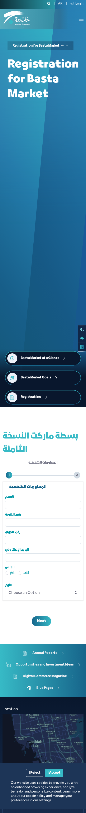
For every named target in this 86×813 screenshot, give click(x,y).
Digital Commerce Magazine (45, 676)
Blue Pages (44, 688)
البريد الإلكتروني (17, 550)
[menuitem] (60, 4)
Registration (31, 397)
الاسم (9, 497)
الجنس (10, 567)
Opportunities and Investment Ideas (45, 664)
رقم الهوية (13, 515)
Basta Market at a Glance (40, 358)
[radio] (6, 575)
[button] (64, 45)
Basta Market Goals (36, 378)
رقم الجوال (12, 532)
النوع (8, 585)
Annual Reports (44, 653)
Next (41, 621)
